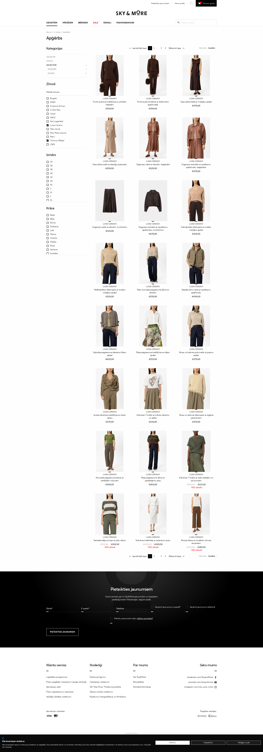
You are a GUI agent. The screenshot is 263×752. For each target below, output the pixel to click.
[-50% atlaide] (196, 451)
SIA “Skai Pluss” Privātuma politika (105, 687)
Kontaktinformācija (142, 687)
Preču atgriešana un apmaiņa (59, 692)
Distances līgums (98, 677)
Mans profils (180, 3)
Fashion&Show (125, 22)
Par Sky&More (139, 677)
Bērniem (83, 22)
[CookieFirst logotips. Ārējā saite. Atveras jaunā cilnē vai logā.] (3, 738)
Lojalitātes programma (56, 677)
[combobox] (212, 48)
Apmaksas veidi (53, 687)
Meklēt (178, 22)
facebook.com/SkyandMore (200, 677)
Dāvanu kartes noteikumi (101, 692)
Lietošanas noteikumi (99, 682)
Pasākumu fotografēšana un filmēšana (108, 697)
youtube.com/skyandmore (201, 682)
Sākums (49, 32)
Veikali (107, 22)
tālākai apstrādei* (145, 618)
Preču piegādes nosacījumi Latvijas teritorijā (66, 682)
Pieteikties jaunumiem (160, 3)
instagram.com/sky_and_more (199, 687)
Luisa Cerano (110, 98)
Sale (95, 22)
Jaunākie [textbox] (211, 48)
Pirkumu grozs (208, 3)
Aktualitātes (138, 682)
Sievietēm (51, 22)
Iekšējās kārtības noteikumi (58, 697)
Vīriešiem (67, 22)
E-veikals (57, 32)
